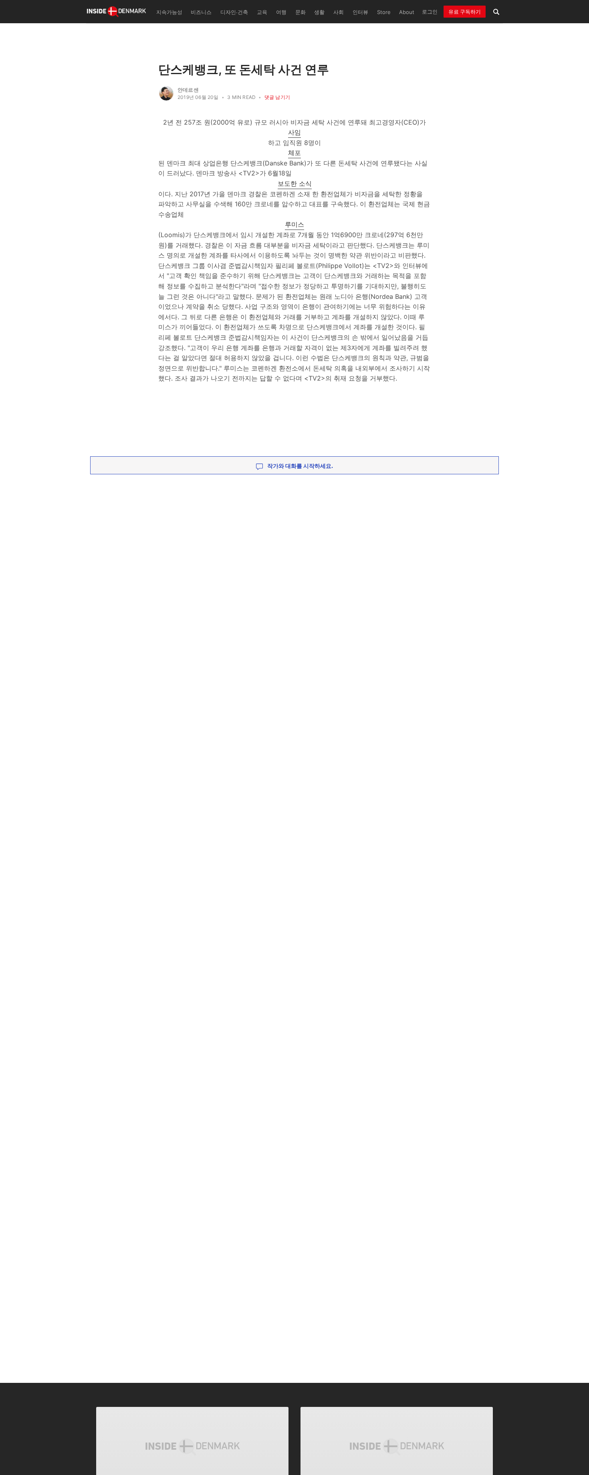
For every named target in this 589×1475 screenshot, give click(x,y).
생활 (319, 12)
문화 (300, 12)
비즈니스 (201, 12)
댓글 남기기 (277, 97)
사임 (294, 132)
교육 (262, 12)
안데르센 (188, 90)
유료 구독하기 (464, 11)
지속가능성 (169, 12)
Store (384, 12)
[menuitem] (168, 12)
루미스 (294, 224)
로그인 (430, 11)
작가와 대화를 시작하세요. (299, 465)
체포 (294, 153)
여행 (281, 12)
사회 (338, 12)
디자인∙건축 (234, 12)
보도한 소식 (295, 183)
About (406, 12)
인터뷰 (360, 12)
